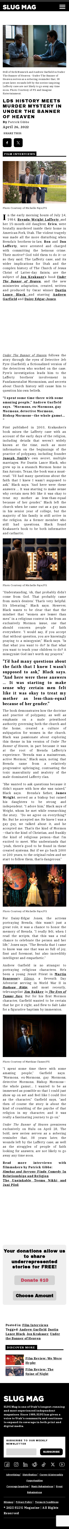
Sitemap (8, 1502)
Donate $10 (34, 1280)
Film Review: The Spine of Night (39, 1372)
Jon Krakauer (37, 1334)
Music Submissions (42, 1486)
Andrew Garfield (33, 1329)
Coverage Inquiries (17, 1486)
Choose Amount (34, 1295)
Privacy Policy (24, 1502)
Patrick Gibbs (18, 122)
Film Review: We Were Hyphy (43, 1361)
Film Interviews (35, 1325)
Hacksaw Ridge (15, 987)
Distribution (30, 1474)
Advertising (13, 1474)
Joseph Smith (15, 458)
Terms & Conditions (47, 1502)
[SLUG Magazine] (19, 7)
